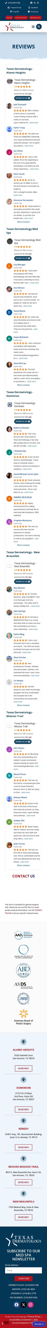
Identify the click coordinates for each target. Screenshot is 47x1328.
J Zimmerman (20, 451)
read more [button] (34, 122)
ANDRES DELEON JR (23, 497)
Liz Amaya (18, 680)
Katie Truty (19, 127)
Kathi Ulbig (19, 634)
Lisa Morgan (19, 264)
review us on (22, 98)
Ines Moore (19, 287)
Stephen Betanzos (23, 520)
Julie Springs (19, 611)
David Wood (19, 311)
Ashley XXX (19, 820)
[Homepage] (17, 26)
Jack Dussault (20, 104)
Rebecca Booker (21, 427)
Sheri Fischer (20, 657)
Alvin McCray (20, 363)
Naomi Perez (20, 774)
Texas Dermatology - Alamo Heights (25, 81)
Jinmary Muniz (20, 797)
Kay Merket (19, 588)
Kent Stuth (19, 174)
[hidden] (6, 1322)
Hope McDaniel (21, 337)
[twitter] (35, 3)
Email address (12, 1265)
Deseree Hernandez (23, 200)
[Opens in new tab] (31, 3)
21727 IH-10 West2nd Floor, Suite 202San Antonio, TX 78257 (23, 1096)
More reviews (23, 221)
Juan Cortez (19, 843)
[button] (33, 27)
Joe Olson (18, 150)
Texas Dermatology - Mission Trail (25, 725)
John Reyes (19, 748)
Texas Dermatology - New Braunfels (25, 565)
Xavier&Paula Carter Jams (26, 474)
